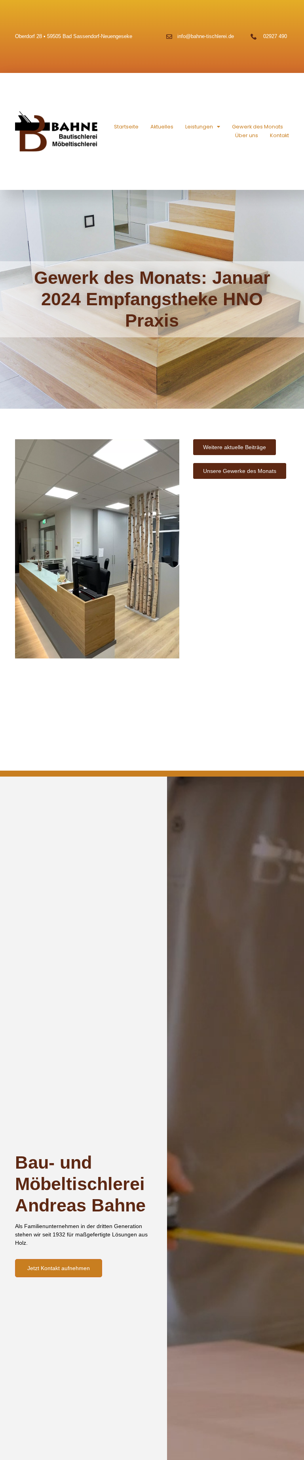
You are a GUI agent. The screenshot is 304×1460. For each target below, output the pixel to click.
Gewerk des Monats (257, 126)
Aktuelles (161, 126)
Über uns (246, 135)
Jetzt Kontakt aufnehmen (58, 1268)
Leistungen (199, 126)
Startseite (126, 126)
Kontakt (279, 135)
